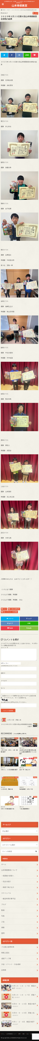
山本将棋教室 (19, 5)
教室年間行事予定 (9, 899)
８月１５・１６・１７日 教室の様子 (24, 987)
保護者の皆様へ (8, 876)
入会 (2, 922)
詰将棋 (3, 970)
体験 (2, 927)
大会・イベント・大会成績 (10, 612)
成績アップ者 (6, 958)
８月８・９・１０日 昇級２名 (23, 1014)
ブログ (4, 609)
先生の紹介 (7, 881)
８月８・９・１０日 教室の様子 (24, 1005)
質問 (2, 933)
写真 (2, 916)
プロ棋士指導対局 (14, 609)
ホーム (3, 864)
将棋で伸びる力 (8, 887)
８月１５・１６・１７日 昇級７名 (24, 996)
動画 (2, 910)
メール (4, 680)
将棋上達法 (5, 953)
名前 (3, 673)
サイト (3, 688)
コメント (4, 647)
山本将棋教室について (9, 870)
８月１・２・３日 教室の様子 (23, 1023)
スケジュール (6, 893)
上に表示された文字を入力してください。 (14, 702)
